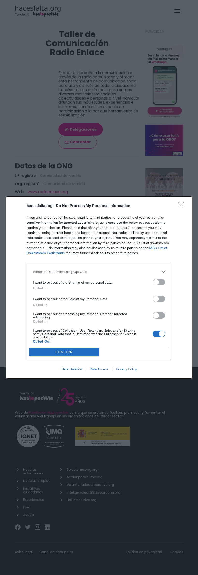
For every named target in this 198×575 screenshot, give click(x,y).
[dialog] (99, 287)
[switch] (159, 282)
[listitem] (99, 271)
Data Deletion (71, 369)
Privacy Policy (126, 369)
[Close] (182, 206)
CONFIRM (64, 352)
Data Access (99, 369)
